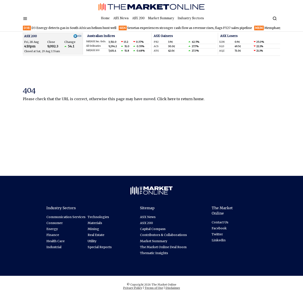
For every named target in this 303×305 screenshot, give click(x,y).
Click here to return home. (181, 99)
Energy (52, 229)
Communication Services (65, 217)
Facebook (219, 228)
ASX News (121, 18)
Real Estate (96, 235)
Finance (52, 235)
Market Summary (161, 18)
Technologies (98, 217)
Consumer (54, 223)
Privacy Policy (132, 288)
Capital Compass (152, 229)
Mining (93, 229)
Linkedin (219, 240)
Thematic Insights (154, 253)
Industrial (53, 247)
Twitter (217, 234)
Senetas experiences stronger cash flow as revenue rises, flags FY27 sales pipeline (182, 28)
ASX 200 (138, 18)
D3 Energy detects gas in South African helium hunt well (66, 28)
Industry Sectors (191, 18)
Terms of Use (154, 288)
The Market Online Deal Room (163, 247)
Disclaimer (172, 288)
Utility (92, 241)
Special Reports (100, 247)
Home (105, 18)
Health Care (55, 241)
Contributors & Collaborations (163, 235)
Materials (95, 223)
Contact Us (220, 222)
